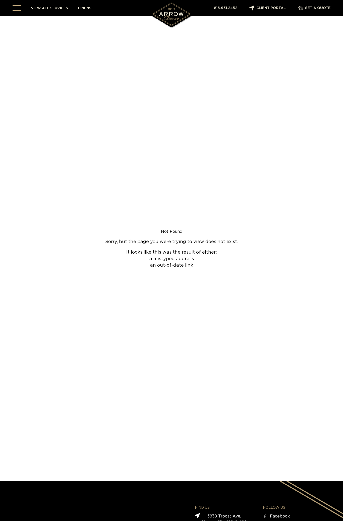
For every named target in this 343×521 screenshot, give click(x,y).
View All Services (49, 8)
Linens (84, 8)
